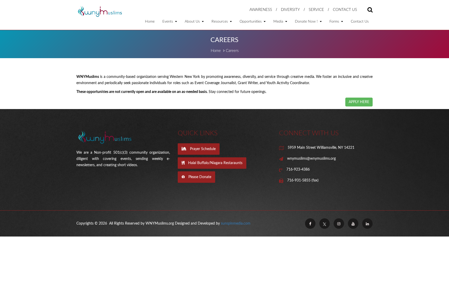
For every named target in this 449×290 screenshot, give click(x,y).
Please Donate (199, 177)
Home (150, 21)
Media (278, 21)
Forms (334, 21)
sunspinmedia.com (235, 223)
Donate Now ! (307, 21)
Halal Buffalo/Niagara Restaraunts (214, 163)
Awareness (260, 10)
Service (316, 10)
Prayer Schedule (202, 149)
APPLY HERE (359, 102)
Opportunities (251, 21)
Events (168, 21)
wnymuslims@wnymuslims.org (311, 158)
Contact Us (345, 10)
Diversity (290, 10)
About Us (193, 21)
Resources (220, 21)
